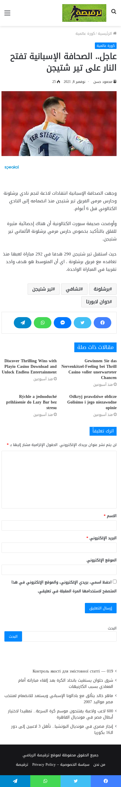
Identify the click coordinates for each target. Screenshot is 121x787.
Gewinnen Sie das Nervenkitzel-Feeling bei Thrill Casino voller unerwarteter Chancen (89, 369)
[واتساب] (42, 322)
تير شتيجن (42, 289)
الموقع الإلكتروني (102, 560)
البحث (112, 628)
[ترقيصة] (84, 13)
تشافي (73, 289)
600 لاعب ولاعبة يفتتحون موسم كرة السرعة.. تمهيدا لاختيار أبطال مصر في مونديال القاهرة (60, 714)
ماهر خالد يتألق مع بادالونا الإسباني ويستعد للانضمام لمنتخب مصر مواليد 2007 (58, 699)
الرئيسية (105, 33)
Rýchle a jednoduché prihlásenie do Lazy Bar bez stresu (31, 402)
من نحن (99, 764)
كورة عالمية (85, 33)
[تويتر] (82, 322)
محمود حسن (102, 81)
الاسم (110, 515)
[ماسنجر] (62, 322)
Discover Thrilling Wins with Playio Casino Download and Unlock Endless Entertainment (29, 366)
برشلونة (102, 289)
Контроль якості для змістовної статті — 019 (73, 671)
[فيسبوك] (102, 322)
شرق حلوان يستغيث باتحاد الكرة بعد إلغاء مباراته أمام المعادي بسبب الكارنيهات (65, 683)
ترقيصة (22, 764)
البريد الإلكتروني (101, 538)
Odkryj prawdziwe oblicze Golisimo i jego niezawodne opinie (92, 402)
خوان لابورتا (98, 301)
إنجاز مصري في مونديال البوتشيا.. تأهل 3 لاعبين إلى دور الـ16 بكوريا (62, 729)
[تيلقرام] (22, 322)
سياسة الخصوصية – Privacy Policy (60, 764)
